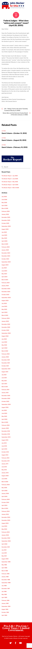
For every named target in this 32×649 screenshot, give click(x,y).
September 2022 (6, 333)
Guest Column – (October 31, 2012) (14, 133)
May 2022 (4, 345)
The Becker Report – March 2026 (10, 187)
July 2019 (4, 443)
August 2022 (5, 336)
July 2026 (4, 196)
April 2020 (4, 419)
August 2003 (5, 523)
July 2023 (4, 303)
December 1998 (6, 579)
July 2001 (4, 550)
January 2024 (5, 285)
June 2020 (4, 413)
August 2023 (5, 300)
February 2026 (6, 211)
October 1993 (5, 612)
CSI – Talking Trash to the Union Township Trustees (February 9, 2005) (16, 109)
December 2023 (6, 288)
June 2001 (4, 553)
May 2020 (4, 416)
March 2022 (5, 351)
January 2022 (5, 357)
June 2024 (4, 270)
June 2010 (4, 466)
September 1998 (6, 582)
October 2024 (5, 259)
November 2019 (6, 434)
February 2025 (6, 247)
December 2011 (6, 461)
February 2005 (6, 499)
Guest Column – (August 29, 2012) (14, 140)
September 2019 (6, 437)
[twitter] (11, 643)
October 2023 (5, 294)
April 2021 (4, 383)
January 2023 (5, 321)
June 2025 (4, 235)
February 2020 (6, 425)
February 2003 (6, 532)
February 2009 (6, 484)
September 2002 (6, 541)
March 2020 (5, 422)
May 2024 (4, 273)
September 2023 (6, 297)
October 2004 (5, 502)
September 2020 (6, 404)
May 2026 (4, 202)
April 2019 (4, 449)
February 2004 (6, 511)
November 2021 (6, 363)
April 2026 (4, 205)
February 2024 (6, 282)
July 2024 (4, 267)
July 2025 (4, 232)
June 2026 (4, 199)
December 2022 (6, 324)
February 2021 (5, 389)
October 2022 (5, 330)
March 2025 (5, 244)
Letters (4, 130)
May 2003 (4, 529)
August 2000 (5, 558)
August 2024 (5, 265)
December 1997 (6, 588)
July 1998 (4, 585)
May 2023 (4, 309)
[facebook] (16, 643)
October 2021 (5, 365)
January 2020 (5, 428)
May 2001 (4, 556)
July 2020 (4, 410)
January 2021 (5, 392)
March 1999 (5, 570)
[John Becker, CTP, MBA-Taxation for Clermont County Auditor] (13, 8)
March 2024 (5, 279)
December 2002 (6, 538)
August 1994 (5, 609)
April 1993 (4, 615)
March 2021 (5, 386)
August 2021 (5, 371)
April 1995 (4, 597)
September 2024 (6, 262)
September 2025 (6, 226)
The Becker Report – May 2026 (10, 181)
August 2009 (5, 475)
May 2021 (4, 380)
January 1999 (5, 576)
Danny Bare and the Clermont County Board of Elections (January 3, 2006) (15, 113)
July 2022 (4, 339)
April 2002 (4, 544)
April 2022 (4, 348)
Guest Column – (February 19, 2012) (14, 147)
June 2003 (4, 526)
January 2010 (5, 472)
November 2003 (6, 520)
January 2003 (5, 535)
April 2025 (4, 241)
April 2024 (4, 276)
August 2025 (5, 229)
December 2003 (6, 517)
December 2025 (6, 217)
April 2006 (4, 490)
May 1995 (4, 594)
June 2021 (4, 377)
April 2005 (4, 496)
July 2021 (4, 374)
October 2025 (5, 223)
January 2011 (5, 463)
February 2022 (6, 354)
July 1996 (4, 591)
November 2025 (6, 220)
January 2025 (5, 250)
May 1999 (4, 564)
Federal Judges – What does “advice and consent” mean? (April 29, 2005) (16, 23)
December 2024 (6, 253)
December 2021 (6, 360)
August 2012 (5, 455)
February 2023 (6, 318)
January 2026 (5, 214)
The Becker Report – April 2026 (10, 184)
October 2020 (5, 401)
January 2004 (5, 514)
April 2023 (4, 312)
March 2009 (5, 481)
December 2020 (6, 395)
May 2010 (4, 469)
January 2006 (5, 493)
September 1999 (6, 561)
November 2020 (6, 398)
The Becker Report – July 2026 (10, 175)
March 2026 (5, 208)
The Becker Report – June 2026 (10, 178)
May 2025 (4, 238)
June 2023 (4, 306)
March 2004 (5, 508)
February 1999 (5, 573)
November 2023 (6, 291)
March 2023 (5, 315)
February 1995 (5, 600)
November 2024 (6, 256)
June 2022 (4, 342)
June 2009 (4, 478)
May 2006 (4, 487)
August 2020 (5, 407)
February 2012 (5, 458)
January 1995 (5, 603)
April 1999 (4, 567)
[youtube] (21, 643)
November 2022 (6, 327)
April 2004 (4, 505)
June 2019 (4, 446)
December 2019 (6, 431)
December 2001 (6, 547)
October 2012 (5, 452)
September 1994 (6, 606)
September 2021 (6, 368)
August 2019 (5, 440)
